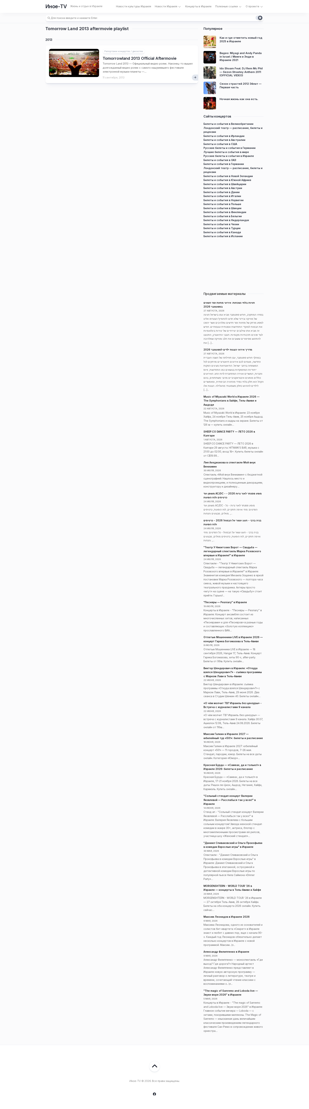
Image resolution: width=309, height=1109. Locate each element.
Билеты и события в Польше (222, 204)
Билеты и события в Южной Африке (227, 180)
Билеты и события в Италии (222, 196)
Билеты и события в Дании (221, 192)
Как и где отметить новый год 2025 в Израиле (241, 39)
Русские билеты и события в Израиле (228, 155)
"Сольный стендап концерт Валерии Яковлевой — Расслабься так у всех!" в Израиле (229, 799)
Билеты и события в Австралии (224, 139)
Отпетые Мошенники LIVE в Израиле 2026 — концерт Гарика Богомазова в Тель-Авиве (233, 639)
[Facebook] (154, 1094)
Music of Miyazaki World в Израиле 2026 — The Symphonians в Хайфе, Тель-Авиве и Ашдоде (231, 400)
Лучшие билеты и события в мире (226, 152)
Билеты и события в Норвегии (223, 200)
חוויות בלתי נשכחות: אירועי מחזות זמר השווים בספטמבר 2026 (229, 304)
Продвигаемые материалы (224, 294)
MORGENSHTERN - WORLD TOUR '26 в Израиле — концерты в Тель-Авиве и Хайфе (232, 887)
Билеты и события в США (220, 143)
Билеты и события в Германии (223, 163)
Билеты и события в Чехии (221, 224)
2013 (48, 40)
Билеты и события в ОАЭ (219, 160)
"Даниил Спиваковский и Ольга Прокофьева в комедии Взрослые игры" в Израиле (232, 845)
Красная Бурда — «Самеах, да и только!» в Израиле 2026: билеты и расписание (232, 767)
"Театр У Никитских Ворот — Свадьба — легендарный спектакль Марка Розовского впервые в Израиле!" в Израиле (232, 551)
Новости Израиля (166, 6)
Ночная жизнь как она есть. (239, 99)
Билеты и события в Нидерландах (226, 220)
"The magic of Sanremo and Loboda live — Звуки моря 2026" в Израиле (230, 992)
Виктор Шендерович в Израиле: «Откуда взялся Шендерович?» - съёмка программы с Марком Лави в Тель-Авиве (232, 672)
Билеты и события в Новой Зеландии (228, 176)
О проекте (252, 6)
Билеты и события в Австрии (222, 188)
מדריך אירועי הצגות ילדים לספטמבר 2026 (227, 349)
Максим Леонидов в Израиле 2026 (226, 916)
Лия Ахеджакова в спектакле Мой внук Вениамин (229, 464)
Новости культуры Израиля (133, 6)
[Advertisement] (233, 263)
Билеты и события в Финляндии (224, 212)
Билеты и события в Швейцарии (224, 184)
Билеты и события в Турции (222, 228)
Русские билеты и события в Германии (229, 147)
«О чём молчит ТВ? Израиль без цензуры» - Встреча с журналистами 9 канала (232, 705)
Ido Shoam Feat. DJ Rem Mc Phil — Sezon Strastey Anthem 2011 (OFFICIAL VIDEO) (241, 72)
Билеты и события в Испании (223, 236)
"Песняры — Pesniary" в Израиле (225, 602)
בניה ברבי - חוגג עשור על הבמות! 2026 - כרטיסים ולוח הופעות (232, 522)
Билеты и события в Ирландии (223, 135)
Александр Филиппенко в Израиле (226, 951)
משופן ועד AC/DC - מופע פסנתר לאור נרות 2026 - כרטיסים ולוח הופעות (232, 495)
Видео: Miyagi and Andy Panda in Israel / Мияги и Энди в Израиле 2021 (241, 56)
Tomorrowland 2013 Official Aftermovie (139, 58)
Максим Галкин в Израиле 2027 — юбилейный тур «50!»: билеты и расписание (233, 736)
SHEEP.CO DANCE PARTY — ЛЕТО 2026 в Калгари (229, 433)
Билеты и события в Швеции (222, 208)
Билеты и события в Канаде (222, 232)
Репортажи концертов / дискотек (123, 51)
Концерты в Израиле (198, 6)
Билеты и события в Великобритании (228, 123)
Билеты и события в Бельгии (222, 216)
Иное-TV (56, 6)
